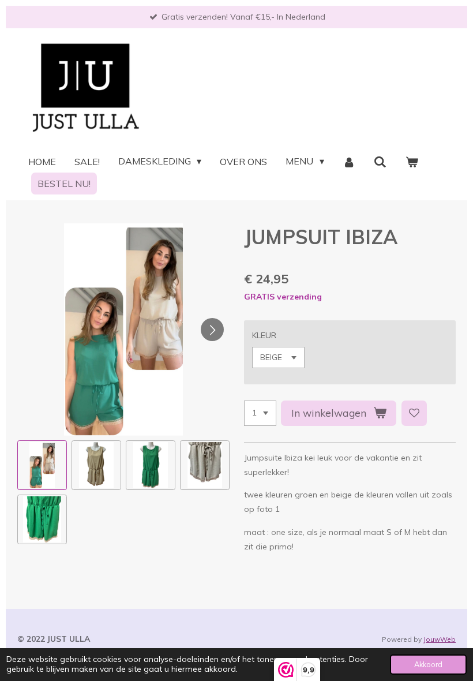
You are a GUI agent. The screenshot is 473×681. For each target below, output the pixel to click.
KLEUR (264, 335)
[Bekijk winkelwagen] (412, 162)
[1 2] (260, 413)
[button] (42, 465)
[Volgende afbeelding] (212, 329)
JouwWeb (439, 639)
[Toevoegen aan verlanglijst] (414, 413)
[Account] (349, 162)
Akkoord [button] (428, 664)
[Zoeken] (380, 162)
